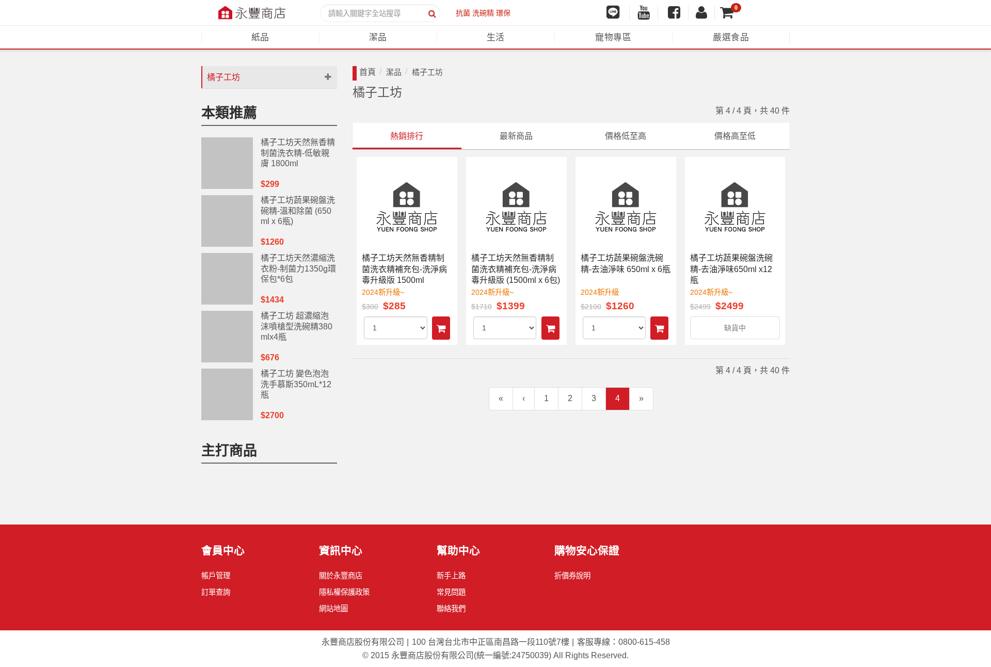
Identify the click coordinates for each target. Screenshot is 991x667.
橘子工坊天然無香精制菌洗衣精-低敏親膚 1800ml (298, 153)
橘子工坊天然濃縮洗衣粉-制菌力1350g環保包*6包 (298, 268)
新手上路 (451, 575)
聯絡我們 (451, 609)
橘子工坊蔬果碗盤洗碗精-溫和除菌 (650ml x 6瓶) (298, 211)
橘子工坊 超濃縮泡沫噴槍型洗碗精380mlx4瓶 (296, 326)
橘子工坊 (223, 77)
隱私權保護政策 (344, 592)
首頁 (367, 72)
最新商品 (516, 136)
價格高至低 (735, 136)
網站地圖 (333, 609)
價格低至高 (625, 136)
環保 (503, 13)
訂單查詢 (215, 592)
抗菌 (463, 13)
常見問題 (451, 592)
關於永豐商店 (340, 575)
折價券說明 (572, 575)
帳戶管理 (215, 575)
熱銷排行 (406, 136)
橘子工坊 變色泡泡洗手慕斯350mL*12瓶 (296, 384)
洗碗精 (483, 13)
